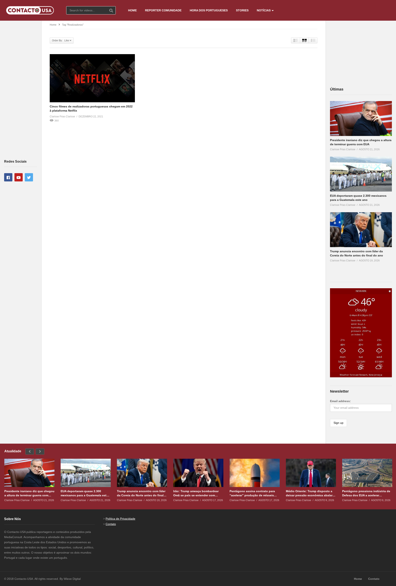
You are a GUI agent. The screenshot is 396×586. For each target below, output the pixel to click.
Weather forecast (361, 374)
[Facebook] (8, 177)
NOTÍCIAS (264, 10)
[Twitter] (29, 177)
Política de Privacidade (120, 518)
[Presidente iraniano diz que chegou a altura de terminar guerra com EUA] (361, 118)
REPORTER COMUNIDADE (163, 10)
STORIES (242, 10)
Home (53, 24)
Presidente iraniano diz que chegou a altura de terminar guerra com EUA (29, 493)
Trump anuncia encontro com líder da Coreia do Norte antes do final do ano (141, 493)
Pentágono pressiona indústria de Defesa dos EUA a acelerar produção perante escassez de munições (366, 493)
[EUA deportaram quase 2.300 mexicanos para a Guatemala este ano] (361, 174)
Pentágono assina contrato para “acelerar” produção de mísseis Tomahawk (252, 493)
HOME (132, 10)
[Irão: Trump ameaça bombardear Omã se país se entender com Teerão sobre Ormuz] (198, 473)
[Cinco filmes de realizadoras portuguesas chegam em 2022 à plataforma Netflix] (92, 78)
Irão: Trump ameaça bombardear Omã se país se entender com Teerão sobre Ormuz (196, 493)
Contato (111, 524)
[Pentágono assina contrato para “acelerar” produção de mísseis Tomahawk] (255, 473)
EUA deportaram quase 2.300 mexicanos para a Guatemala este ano (84, 493)
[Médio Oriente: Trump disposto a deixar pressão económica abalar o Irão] (311, 473)
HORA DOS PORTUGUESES (209, 10)
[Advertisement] (20, 90)
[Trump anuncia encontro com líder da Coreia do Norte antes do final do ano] (361, 229)
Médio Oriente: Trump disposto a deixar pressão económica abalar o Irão (310, 493)
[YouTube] (18, 177)
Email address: (340, 401)
